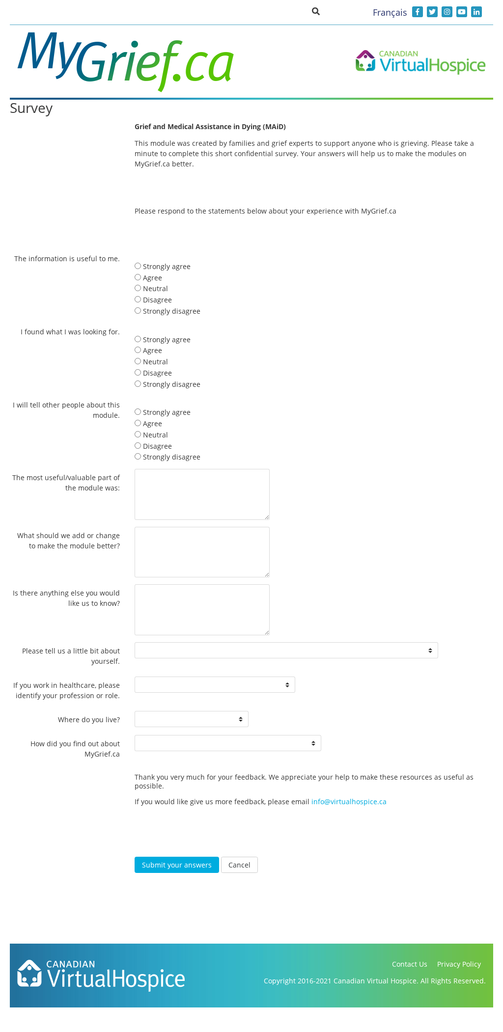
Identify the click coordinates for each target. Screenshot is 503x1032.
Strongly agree (166, 266)
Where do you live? (89, 719)
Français (390, 12)
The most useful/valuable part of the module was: (66, 482)
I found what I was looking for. (70, 331)
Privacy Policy (459, 964)
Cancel (239, 864)
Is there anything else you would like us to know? (66, 598)
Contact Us (409, 964)
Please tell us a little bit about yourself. (71, 656)
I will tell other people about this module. (66, 410)
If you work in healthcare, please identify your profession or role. (66, 690)
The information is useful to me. (67, 258)
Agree (151, 277)
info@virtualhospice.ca (349, 801)
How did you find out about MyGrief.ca (75, 749)
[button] (316, 10)
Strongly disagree (170, 311)
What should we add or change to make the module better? (68, 540)
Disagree (156, 299)
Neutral (154, 288)
